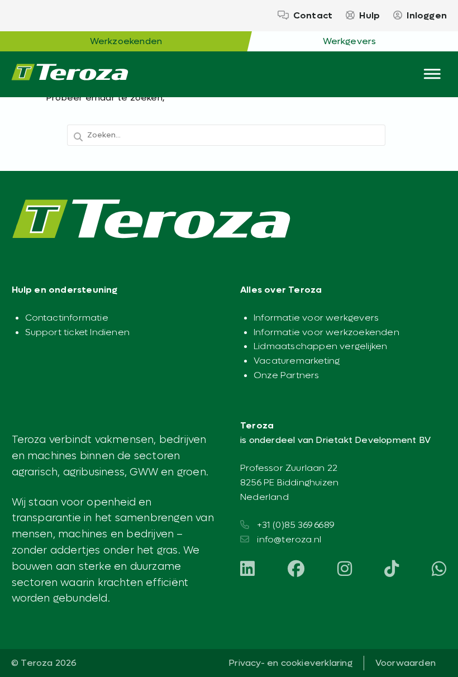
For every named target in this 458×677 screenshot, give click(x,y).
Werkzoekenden (126, 41)
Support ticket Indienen (77, 332)
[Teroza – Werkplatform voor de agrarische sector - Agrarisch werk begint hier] (69, 74)
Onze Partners (286, 375)
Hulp (369, 15)
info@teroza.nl (289, 539)
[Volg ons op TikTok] (391, 569)
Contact (312, 15)
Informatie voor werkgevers (316, 317)
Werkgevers (349, 41)
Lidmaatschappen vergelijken (320, 346)
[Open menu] (432, 71)
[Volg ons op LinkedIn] (247, 569)
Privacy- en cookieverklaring (290, 663)
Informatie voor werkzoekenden (326, 332)
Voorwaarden (405, 663)
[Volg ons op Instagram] (344, 569)
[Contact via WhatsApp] (439, 569)
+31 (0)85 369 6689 (295, 525)
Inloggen (427, 15)
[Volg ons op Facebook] (296, 569)
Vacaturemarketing (297, 360)
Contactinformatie (66, 317)
